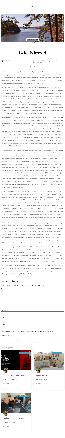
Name (3, 310)
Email (3, 317)
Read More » (6, 383)
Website (3, 324)
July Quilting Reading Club (13, 375)
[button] (32, 6)
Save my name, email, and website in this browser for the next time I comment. (27, 331)
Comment (4, 289)
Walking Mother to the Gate (13, 418)
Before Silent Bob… (43, 375)
